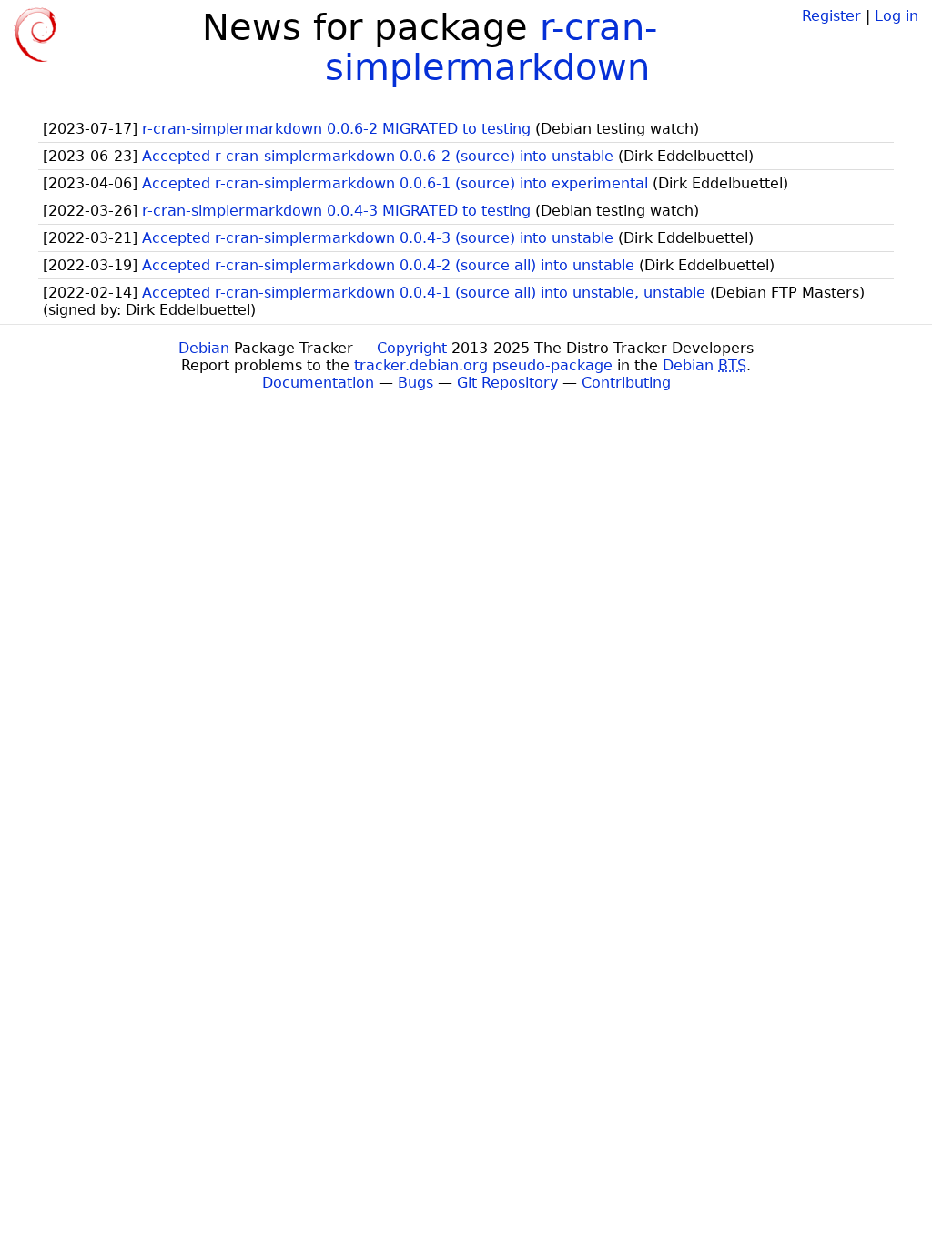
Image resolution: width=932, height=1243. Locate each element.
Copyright (412, 348)
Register (831, 16)
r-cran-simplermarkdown (491, 47)
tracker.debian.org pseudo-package (483, 365)
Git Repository (507, 382)
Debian (203, 348)
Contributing (626, 382)
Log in (896, 16)
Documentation (318, 382)
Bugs (415, 382)
